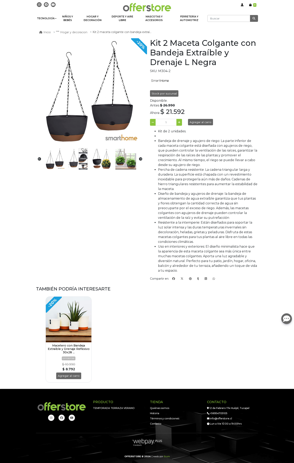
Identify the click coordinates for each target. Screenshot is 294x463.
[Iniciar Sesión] (242, 5)
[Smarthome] (160, 81)
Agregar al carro (200, 122)
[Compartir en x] (182, 278)
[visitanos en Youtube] (53, 4)
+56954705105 (218, 413)
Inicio (47, 32)
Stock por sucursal (164, 93)
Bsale (167, 456)
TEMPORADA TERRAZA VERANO (114, 408)
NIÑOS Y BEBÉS (67, 18)
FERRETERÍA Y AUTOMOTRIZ (189, 18)
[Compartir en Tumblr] (198, 278)
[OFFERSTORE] (147, 7)
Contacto (155, 423)
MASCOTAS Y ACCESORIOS (154, 18)
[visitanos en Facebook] (46, 4)
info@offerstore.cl (220, 418)
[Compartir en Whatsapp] (213, 278)
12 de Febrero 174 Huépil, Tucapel (229, 408)
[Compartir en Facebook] (173, 278)
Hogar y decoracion (73, 32)
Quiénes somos (159, 408)
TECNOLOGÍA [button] (46, 18)
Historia (154, 413)
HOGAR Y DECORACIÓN (93, 18)
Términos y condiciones (164, 418)
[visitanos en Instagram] (39, 4)
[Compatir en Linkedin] (205, 278)
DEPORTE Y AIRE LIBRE (122, 18)
